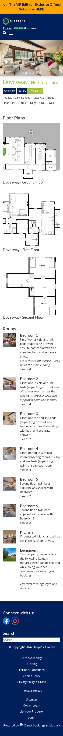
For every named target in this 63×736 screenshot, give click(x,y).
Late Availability (31, 658)
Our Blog (31, 664)
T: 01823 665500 (31, 691)
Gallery (22, 90)
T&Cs (50, 102)
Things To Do (37, 102)
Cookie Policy (31, 676)
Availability (36, 90)
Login (31, 717)
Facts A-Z (38, 97)
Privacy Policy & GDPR (31, 682)
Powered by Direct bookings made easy (31, 725)
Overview (9, 90)
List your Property (32, 711)
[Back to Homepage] (29, 21)
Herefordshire (44, 82)
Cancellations (22, 97)
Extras (22, 102)
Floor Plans (9, 102)
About (50, 97)
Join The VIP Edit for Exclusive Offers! (31, 6)
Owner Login (31, 705)
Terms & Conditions (32, 670)
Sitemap (31, 699)
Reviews (7, 97)
